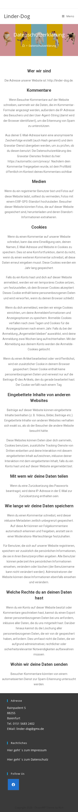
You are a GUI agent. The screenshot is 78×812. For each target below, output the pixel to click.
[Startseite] (23, 45)
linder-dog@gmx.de (30, 729)
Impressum (39, 750)
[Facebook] (13, 784)
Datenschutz (39, 759)
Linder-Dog (17, 16)
